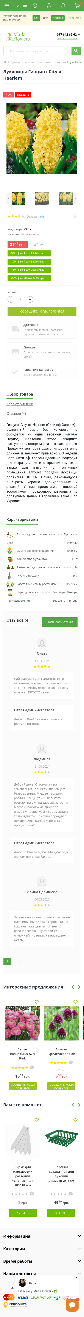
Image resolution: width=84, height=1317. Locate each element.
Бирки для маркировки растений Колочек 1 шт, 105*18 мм (22, 1176)
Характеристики (19, 404)
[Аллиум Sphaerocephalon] (61, 1024)
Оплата (29, 347)
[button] (49, 5)
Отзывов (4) (16, 413)
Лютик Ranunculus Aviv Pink (22, 1053)
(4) (42, 216)
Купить (23, 1213)
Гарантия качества (38, 370)
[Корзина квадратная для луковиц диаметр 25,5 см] (61, 1142)
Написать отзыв (60, 622)
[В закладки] (37, 1002)
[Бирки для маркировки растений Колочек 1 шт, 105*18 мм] (22, 1142)
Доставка (30, 325)
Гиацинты (44, 62)
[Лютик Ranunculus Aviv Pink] (22, 1024)
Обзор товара (19, 394)
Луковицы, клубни (22, 62)
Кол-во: (13, 292)
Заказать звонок (67, 38)
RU (25, 6)
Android (58, 18)
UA (18, 6)
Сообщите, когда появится (42, 311)
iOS (36, 18)
